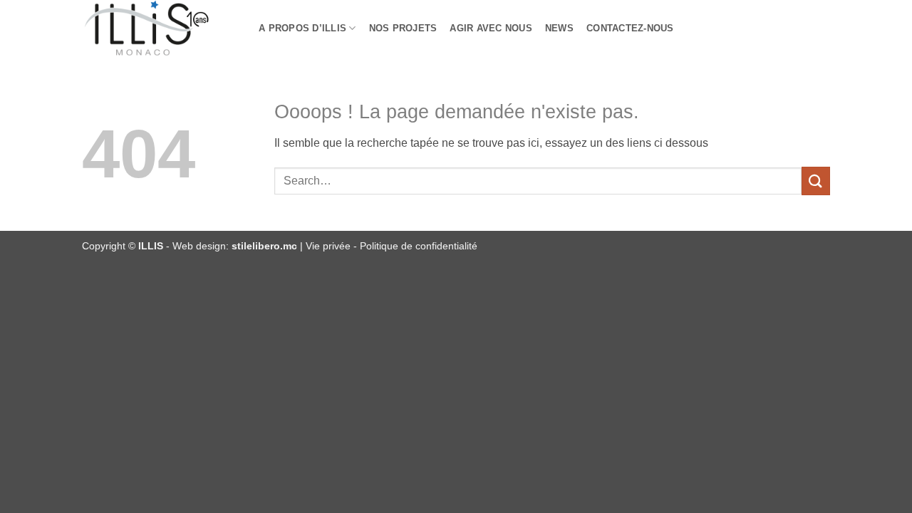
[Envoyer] (816, 181)
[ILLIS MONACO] (159, 28)
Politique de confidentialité (418, 246)
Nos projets (403, 28)
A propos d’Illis (302, 28)
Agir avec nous (491, 28)
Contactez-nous (630, 28)
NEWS (559, 28)
